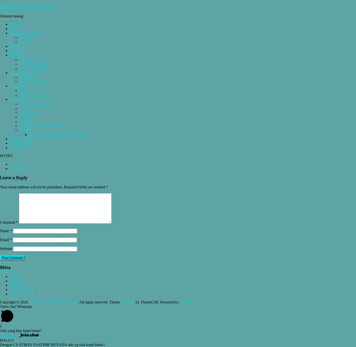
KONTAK (18, 148)
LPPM (15, 46)
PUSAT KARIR (32, 82)
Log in (15, 281)
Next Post (20, 168)
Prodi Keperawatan (34, 64)
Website (6, 249)
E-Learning (28, 113)
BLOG (15, 29)
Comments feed (22, 290)
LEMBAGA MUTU (26, 33)
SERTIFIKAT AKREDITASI (42, 126)
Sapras (24, 91)
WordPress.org (21, 294)
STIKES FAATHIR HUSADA (27, 7)
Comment (9, 222)
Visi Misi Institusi (32, 60)
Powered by (9, 336)
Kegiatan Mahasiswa (35, 95)
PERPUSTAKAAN (35, 104)
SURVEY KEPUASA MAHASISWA (58, 135)
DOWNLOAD (21, 143)
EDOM (25, 130)
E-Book (25, 121)
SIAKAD (17, 51)
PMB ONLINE (22, 139)
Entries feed (19, 285)
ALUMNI (27, 77)
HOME (15, 24)
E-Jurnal (25, 117)
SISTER (25, 108)
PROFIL (16, 55)
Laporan (25, 42)
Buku (23, 38)
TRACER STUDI (24, 73)
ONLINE (17, 99)
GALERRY (19, 86)
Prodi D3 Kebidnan (34, 68)
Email (6, 240)
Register (16, 276)
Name (6, 231)
